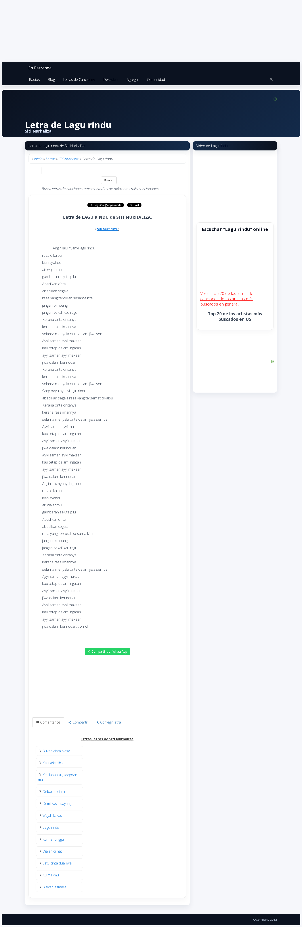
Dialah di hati (52, 851)
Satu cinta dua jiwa (57, 863)
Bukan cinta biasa (56, 750)
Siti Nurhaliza (68, 158)
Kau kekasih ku (53, 762)
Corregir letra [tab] (110, 722)
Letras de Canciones (79, 79)
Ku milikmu (50, 875)
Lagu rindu (50, 827)
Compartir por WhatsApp (109, 651)
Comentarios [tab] (50, 722)
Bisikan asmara (54, 887)
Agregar (133, 79)
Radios (34, 79)
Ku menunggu (53, 839)
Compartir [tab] (80, 722)
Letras (50, 158)
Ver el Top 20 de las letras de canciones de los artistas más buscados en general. (226, 299)
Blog (51, 79)
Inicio (38, 158)
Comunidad (156, 79)
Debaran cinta (53, 791)
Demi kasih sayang (56, 803)
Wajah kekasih (53, 815)
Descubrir (111, 79)
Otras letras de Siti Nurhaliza (107, 739)
